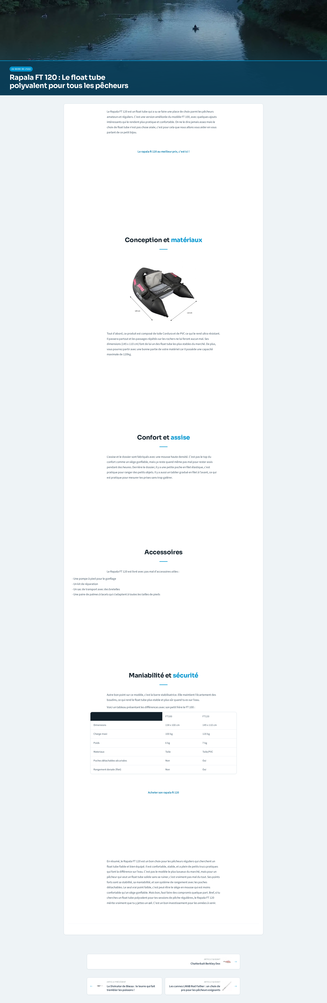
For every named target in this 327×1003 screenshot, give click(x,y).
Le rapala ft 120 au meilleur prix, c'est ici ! (164, 151)
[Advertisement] (163, 194)
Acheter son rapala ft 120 (163, 792)
